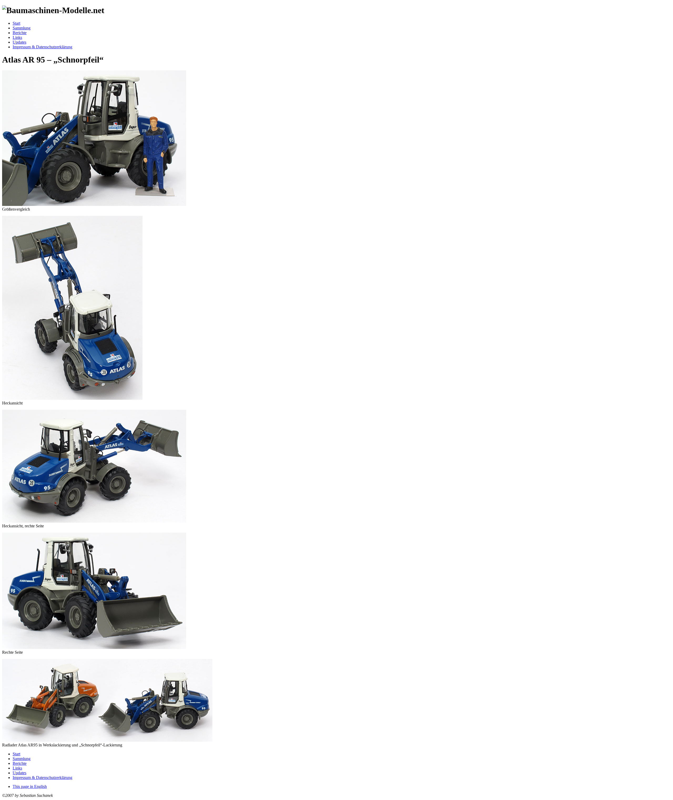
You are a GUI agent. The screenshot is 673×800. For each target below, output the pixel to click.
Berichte (20, 32)
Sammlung (21, 28)
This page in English (30, 786)
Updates (19, 42)
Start (16, 23)
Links (17, 37)
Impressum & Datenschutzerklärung (42, 47)
